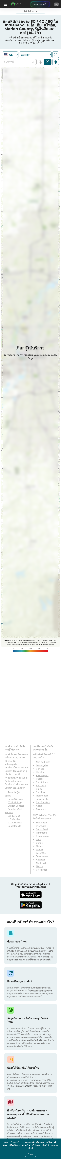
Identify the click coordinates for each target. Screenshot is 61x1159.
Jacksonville (42, 799)
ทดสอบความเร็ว (40, 4)
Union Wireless (15, 799)
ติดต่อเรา (28, 1086)
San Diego (41, 785)
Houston (40, 772)
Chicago (40, 768)
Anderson (41, 859)
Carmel (39, 843)
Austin (39, 805)
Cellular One (14, 816)
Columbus (41, 809)
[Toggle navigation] (5, 4)
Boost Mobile (14, 826)
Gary (38, 839)
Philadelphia (42, 775)
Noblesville (41, 863)
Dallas (39, 789)
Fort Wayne (41, 822)
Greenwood (41, 869)
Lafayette (41, 853)
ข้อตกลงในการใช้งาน (29, 1145)
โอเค (30, 1154)
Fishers (39, 846)
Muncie (39, 849)
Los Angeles (42, 765)
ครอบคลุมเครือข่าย (40, 62)
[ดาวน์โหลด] (30, 894)
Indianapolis (42, 795)
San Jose (40, 792)
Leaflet (7, 640)
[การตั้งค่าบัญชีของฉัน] (56, 4)
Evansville (41, 826)
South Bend (42, 829)
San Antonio (42, 782)
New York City (43, 762)
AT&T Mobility (15, 802)
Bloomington (42, 836)
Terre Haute (42, 856)
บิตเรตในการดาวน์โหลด (48, 62)
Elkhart (39, 866)
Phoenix (40, 779)
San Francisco (43, 802)
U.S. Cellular (14, 819)
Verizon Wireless (16, 805)
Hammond (41, 832)
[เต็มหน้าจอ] (55, 55)
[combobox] (10, 55)
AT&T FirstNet (15, 822)
